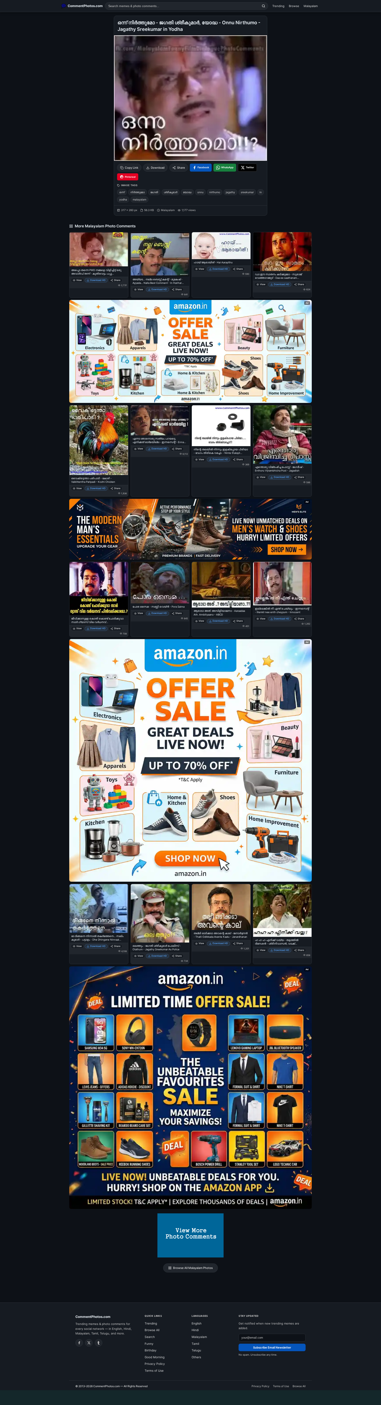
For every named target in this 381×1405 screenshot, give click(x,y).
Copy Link (131, 167)
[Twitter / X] (89, 1343)
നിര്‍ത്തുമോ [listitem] (137, 192)
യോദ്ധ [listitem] (187, 192)
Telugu (196, 1350)
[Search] (263, 5)
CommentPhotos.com (92, 1317)
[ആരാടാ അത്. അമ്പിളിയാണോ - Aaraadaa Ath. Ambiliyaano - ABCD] (221, 585)
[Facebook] (79, 1343)
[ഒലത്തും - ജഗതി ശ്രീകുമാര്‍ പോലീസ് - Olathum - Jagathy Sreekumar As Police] (160, 913)
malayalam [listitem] (139, 199)
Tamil (195, 1343)
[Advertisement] (190, 1396)
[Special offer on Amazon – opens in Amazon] (190, 351)
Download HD (98, 280)
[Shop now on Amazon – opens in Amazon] (190, 760)
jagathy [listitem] (230, 192)
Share (181, 167)
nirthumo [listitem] (214, 192)
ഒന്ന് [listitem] (122, 192)
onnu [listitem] (200, 192)
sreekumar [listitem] (247, 192)
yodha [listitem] (123, 199)
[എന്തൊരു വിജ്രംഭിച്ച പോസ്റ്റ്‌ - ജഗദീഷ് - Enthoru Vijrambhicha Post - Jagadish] (282, 434)
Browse (294, 6)
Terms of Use (154, 1370)
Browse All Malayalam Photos (193, 1268)
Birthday (151, 1350)
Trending (278, 6)
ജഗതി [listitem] (154, 192)
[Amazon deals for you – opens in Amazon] (190, 529)
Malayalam (311, 6)
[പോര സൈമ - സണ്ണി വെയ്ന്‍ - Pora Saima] (160, 583)
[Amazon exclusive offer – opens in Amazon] (190, 1087)
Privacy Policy (155, 1364)
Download (157, 167)
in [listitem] (261, 192)
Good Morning (154, 1357)
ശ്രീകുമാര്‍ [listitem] (170, 192)
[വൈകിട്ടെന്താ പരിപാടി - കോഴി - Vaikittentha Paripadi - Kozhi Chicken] (98, 440)
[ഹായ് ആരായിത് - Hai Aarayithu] (221, 245)
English (197, 1323)
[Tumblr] (98, 1343)
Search (150, 1337)
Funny (149, 1343)
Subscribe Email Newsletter (272, 1347)
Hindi (195, 1330)
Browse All (152, 1330)
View (79, 280)
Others (196, 1357)
